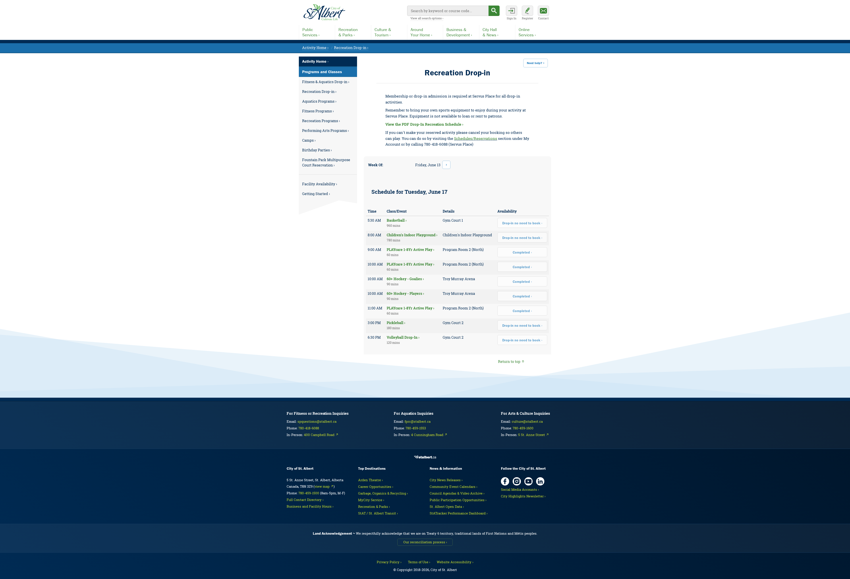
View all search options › (426, 18)
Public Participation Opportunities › (458, 500)
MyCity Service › (371, 500)
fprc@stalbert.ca (418, 421)
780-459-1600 (523, 428)
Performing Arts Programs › (325, 130)
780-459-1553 (416, 428)
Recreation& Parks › (348, 32)
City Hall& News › (490, 32)
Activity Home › (315, 47)
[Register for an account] (527, 13)
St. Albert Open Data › (447, 506)
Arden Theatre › (370, 480)
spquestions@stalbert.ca (317, 421)
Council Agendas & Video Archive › (457, 493)
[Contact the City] (543, 13)
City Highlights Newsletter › (523, 496)
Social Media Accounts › (520, 489)
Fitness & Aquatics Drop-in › (325, 81)
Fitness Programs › (318, 111)
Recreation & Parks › (374, 506)
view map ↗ (324, 486)
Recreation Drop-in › (351, 47)
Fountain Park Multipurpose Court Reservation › (326, 162)
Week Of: (375, 164)
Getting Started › (316, 193)
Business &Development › (459, 32)
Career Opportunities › (375, 486)
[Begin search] (494, 11)
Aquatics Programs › (319, 101)
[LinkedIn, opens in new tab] (540, 481)
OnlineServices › (527, 32)
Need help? (534, 63)
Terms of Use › (419, 562)
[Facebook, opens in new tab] (505, 481)
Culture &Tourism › (383, 32)
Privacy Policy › (389, 562)
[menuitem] (328, 82)
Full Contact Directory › (305, 499)
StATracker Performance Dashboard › (458, 513)
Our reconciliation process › (425, 542)
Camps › (309, 140)
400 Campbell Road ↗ (321, 434)
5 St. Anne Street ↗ (533, 434)
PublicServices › (310, 32)
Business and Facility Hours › (310, 506)
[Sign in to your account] (511, 13)
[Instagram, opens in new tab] (517, 481)
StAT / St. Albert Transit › (378, 513)
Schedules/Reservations (475, 138)
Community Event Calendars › (453, 486)
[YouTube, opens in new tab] (528, 481)
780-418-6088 (308, 428)
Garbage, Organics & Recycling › (383, 493)
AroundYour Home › (421, 32)
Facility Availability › (319, 184)
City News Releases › (446, 480)
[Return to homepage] (324, 12)
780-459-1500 (308, 493)
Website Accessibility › (455, 562)
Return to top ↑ (511, 361)
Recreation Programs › (321, 120)
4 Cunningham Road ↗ (429, 434)
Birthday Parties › (317, 150)
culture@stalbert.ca (527, 421)
